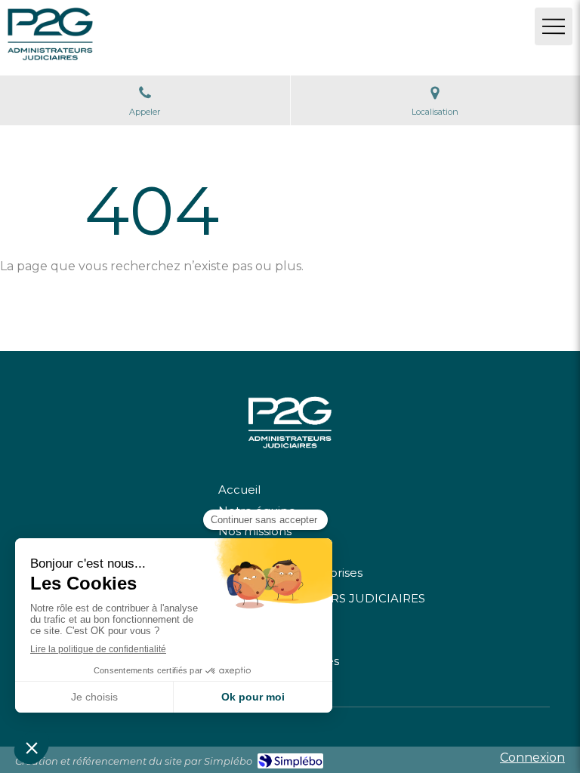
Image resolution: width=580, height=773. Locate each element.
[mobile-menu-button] (553, 26)
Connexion (532, 757)
